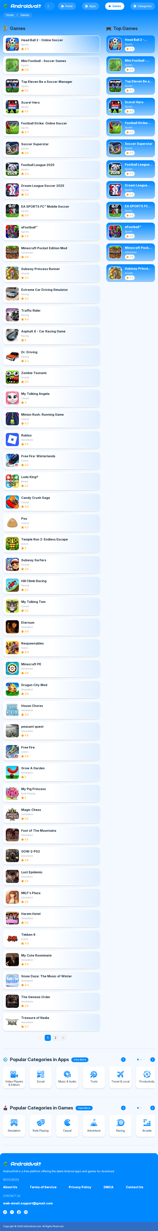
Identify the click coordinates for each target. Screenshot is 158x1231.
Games (116, 6)
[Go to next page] (63, 1038)
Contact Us (134, 1187)
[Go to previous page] (40, 1038)
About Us (10, 1187)
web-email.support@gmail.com (28, 1203)
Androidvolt (26, 1164)
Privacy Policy (80, 1187)
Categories (145, 6)
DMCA (108, 1187)
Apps (92, 6)
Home (69, 6)
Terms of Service (43, 1187)
